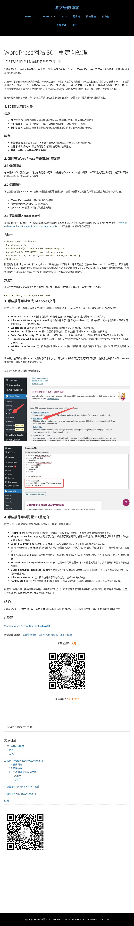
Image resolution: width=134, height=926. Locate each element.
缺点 (11, 753)
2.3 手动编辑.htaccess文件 (22, 771)
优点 (11, 749)
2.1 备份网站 (15, 764)
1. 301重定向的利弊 (14, 746)
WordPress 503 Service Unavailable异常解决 (27, 626)
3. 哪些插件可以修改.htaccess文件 (21, 786)
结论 (6, 800)
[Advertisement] (67, 884)
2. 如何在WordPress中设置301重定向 (23, 760)
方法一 (17, 775)
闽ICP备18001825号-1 (36, 919)
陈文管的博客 (67, 7)
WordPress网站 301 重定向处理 (55, 634)
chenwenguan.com (97, 919)
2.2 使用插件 (15, 768)
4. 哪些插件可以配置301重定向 (20, 793)
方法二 (17, 779)
